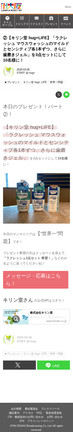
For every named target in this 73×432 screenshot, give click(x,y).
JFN (21, 421)
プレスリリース (50, 408)
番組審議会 (31, 408)
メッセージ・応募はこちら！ (33, 279)
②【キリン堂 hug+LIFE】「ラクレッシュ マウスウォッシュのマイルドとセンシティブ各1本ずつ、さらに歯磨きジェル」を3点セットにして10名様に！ (36, 49)
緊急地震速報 (54, 412)
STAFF (21, 72)
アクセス (28, 412)
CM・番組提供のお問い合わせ (26, 417)
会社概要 (16, 408)
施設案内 (14, 412)
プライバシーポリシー (40, 421)
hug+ (32, 72)
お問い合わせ (55, 417)
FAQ (39, 412)
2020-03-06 (23, 69)
